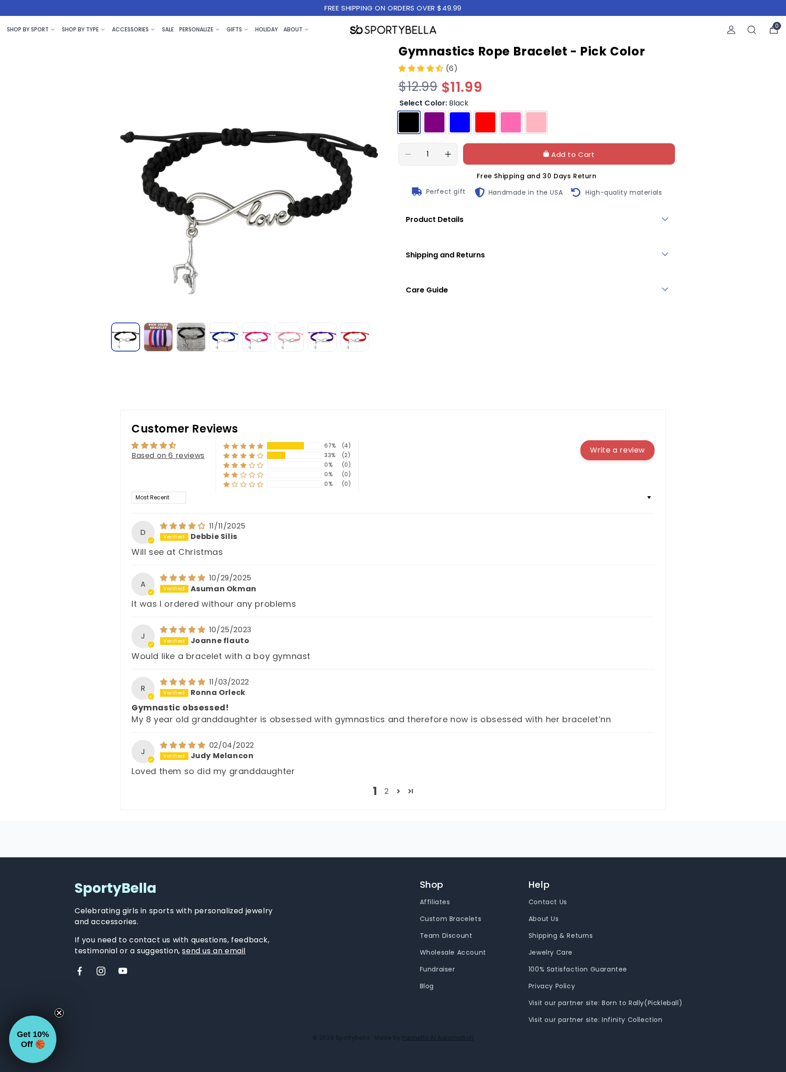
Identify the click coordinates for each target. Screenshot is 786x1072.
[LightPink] (536, 122)
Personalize (196, 29)
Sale (168, 29)
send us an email (214, 951)
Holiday (266, 29)
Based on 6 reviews (168, 455)
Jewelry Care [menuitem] (551, 952)
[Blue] (459, 122)
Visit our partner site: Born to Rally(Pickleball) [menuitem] (605, 1002)
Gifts (234, 29)
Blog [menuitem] (427, 986)
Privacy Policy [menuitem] (552, 986)
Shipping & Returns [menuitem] (561, 935)
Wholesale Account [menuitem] (453, 952)
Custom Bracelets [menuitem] (451, 918)
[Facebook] (80, 971)
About (292, 29)
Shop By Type (80, 29)
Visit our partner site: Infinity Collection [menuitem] (596, 1019)
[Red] (485, 122)
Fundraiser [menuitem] (437, 969)
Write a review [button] (617, 450)
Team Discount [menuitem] (446, 935)
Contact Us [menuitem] (548, 901)
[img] (183, 526)
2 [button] (386, 791)
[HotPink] (510, 122)
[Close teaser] (59, 1012)
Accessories (130, 29)
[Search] (751, 29)
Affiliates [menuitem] (435, 901)
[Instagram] (101, 971)
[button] (422, 68)
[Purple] (434, 122)
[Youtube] (122, 971)
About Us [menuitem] (544, 918)
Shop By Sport (28, 29)
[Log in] (731, 29)
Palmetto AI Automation (438, 1038)
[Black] (408, 122)
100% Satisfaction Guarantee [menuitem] (578, 969)
